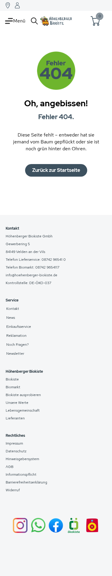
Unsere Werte (17, 402)
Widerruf (13, 490)
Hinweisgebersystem (22, 459)
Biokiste (12, 379)
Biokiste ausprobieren (23, 394)
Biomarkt (13, 387)
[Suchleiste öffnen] (34, 21)
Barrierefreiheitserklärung (26, 482)
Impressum (14, 443)
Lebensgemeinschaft (23, 410)
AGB (9, 466)
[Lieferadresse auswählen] (8, 5)
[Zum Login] (17, 5)
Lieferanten (15, 418)
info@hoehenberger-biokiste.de (31, 275)
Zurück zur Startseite (56, 170)
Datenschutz (16, 451)
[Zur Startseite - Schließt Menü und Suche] (56, 21)
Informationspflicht (21, 474)
